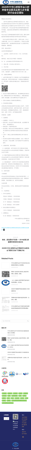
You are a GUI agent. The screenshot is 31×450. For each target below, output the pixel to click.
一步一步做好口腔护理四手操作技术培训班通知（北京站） (20, 281)
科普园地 (25, 393)
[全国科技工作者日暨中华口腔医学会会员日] (12, 374)
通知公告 (9, 393)
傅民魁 (9, 400)
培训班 (20, 393)
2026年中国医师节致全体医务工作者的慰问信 (20, 290)
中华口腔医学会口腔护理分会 (8, 402)
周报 (9, 395)
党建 (20, 395)
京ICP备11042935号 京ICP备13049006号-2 (15, 425)
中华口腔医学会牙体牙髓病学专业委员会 (19, 400)
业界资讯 (15, 393)
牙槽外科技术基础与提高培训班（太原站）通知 (20, 298)
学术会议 (4, 395)
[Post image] (6, 265)
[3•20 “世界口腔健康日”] (18, 374)
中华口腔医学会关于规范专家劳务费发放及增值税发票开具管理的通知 (20, 307)
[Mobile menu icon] (28, 2)
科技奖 (4, 400)
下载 (4, 229)
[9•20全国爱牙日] (5, 381)
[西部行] (25, 374)
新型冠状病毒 (14, 395)
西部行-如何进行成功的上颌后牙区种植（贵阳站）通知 (20, 272)
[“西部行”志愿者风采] (5, 374)
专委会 (24, 395)
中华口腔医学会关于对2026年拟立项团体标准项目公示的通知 (20, 264)
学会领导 (4, 393)
